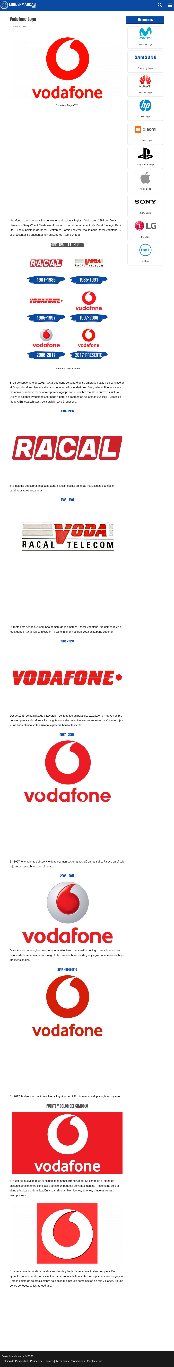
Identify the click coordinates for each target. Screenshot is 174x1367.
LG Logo (145, 237)
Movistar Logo (145, 44)
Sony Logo (145, 213)
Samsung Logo (145, 68)
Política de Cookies (42, 1361)
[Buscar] (160, 6)
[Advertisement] (67, 140)
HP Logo (145, 116)
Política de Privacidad (15, 1361)
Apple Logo (145, 189)
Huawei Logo (145, 92)
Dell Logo (145, 261)
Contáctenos (94, 1361)
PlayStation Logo (145, 164)
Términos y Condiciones (70, 1361)
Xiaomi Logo (145, 140)
